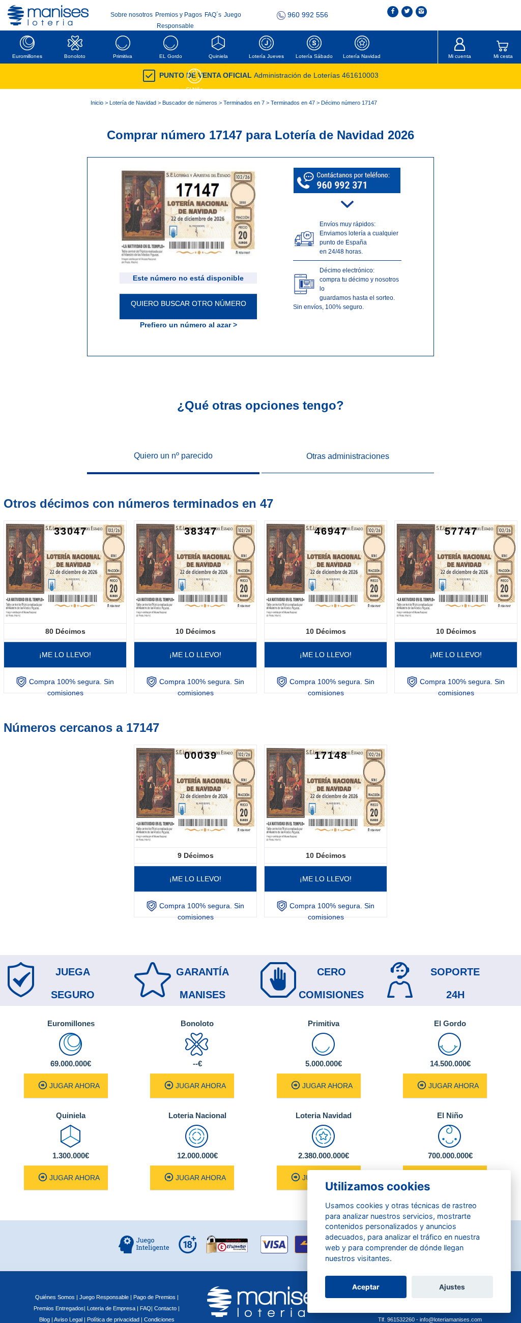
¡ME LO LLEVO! (65, 655)
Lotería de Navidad (132, 103)
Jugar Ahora (74, 1086)
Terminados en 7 (244, 103)
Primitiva (122, 56)
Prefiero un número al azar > (188, 325)
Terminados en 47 (293, 103)
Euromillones (27, 56)
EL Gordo (170, 56)
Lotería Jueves (266, 56)
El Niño (194, 89)
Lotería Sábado (314, 56)
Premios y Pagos (179, 14)
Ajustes (452, 1287)
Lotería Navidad (362, 56)
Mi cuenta (459, 56)
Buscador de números (189, 103)
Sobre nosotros (132, 14)
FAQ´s (214, 14)
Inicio (97, 103)
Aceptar (366, 1287)
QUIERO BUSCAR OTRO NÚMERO (188, 303)
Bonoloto (74, 56)
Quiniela (218, 56)
